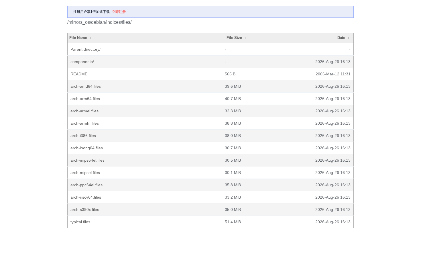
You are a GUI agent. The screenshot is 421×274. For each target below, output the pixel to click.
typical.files (80, 222)
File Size (234, 38)
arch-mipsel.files (85, 172)
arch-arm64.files (85, 98)
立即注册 (119, 12)
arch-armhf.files (84, 123)
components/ (82, 61)
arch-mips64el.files (87, 160)
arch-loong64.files (86, 148)
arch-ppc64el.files (86, 185)
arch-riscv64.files (85, 197)
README (78, 74)
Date (341, 38)
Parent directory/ (85, 49)
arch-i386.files (83, 135)
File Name (78, 38)
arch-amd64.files (85, 86)
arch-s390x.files (84, 209)
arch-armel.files (84, 111)
